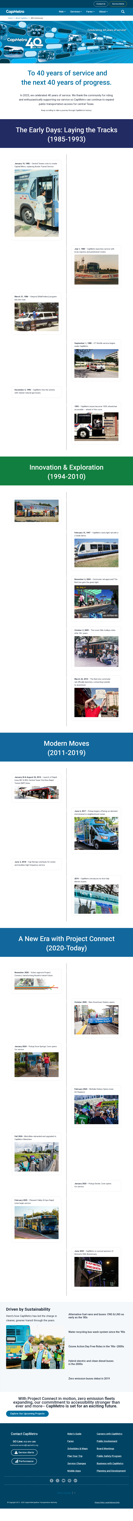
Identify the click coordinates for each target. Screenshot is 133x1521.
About (102, 11)
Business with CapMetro (110, 1463)
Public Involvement (107, 1441)
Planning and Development (111, 1470)
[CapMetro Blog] (75, 1481)
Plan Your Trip (74, 1456)
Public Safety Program (109, 1456)
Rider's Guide (74, 1433)
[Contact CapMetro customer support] (81, 1481)
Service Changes (76, 1463)
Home (10, 18)
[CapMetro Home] (30, 12)
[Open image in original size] (35, 1347)
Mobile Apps (74, 1470)
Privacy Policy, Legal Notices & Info (107, 1502)
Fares (89, 11)
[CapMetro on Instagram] (69, 1481)
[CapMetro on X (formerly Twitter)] (57, 1481)
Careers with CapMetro (109, 1433)
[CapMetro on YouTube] (63, 1481)
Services (75, 11)
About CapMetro (22, 18)
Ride (61, 11)
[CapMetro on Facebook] (52, 1481)
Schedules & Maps (77, 1448)
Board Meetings (105, 1448)
